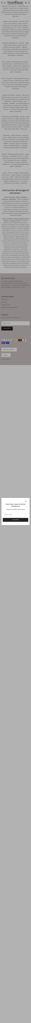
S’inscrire (15, 520)
